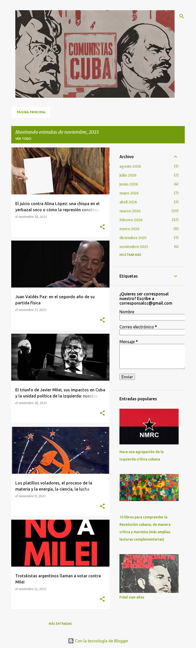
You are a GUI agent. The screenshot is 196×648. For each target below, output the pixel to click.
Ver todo (23, 138)
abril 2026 (128, 202)
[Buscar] (182, 16)
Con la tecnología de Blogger (101, 641)
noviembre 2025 (133, 246)
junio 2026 (128, 184)
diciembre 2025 (133, 237)
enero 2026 (129, 229)
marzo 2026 (130, 211)
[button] (102, 227)
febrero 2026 (131, 220)
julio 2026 (128, 175)
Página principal (31, 112)
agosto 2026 (130, 166)
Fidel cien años (131, 597)
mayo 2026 (129, 193)
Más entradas (60, 623)
